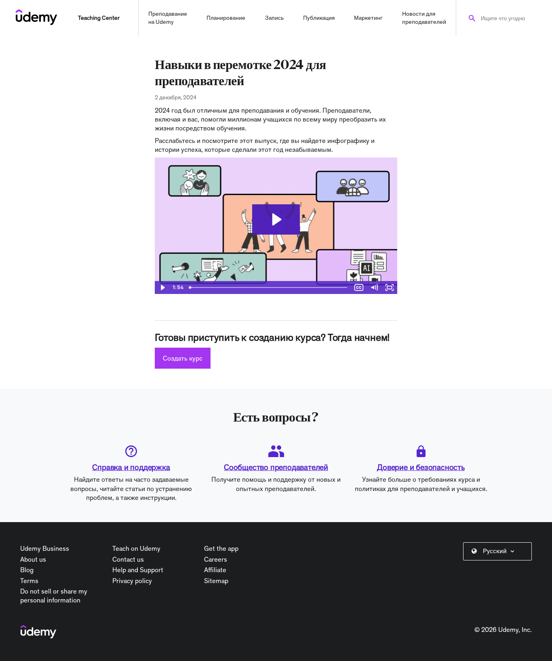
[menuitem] (499, 551)
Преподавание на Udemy (167, 17)
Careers (215, 559)
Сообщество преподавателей (276, 467)
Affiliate (215, 570)
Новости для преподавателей (424, 17)
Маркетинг (368, 17)
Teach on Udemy (136, 548)
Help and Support (137, 570)
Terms (29, 581)
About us (33, 559)
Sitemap (216, 581)
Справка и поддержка (131, 467)
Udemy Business (44, 548)
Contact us (128, 559)
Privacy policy (132, 581)
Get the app (221, 548)
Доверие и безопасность (421, 467)
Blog (27, 570)
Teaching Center (99, 17)
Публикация (319, 17)
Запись (274, 17)
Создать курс (182, 358)
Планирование (225, 17)
